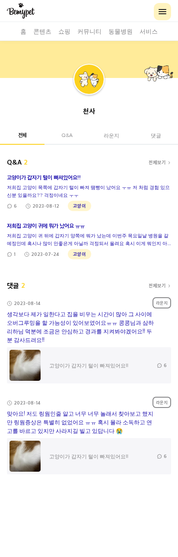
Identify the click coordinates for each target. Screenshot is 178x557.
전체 (22, 134)
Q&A (67, 135)
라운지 (111, 135)
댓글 (156, 135)
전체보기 (157, 162)
